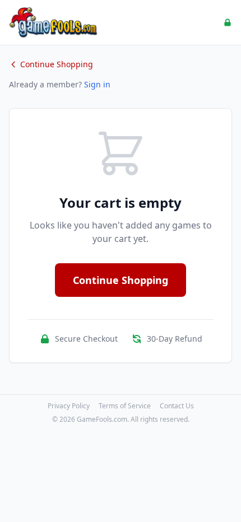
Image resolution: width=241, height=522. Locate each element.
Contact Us (177, 406)
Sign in (97, 84)
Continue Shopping (56, 64)
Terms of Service (125, 406)
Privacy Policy (69, 406)
